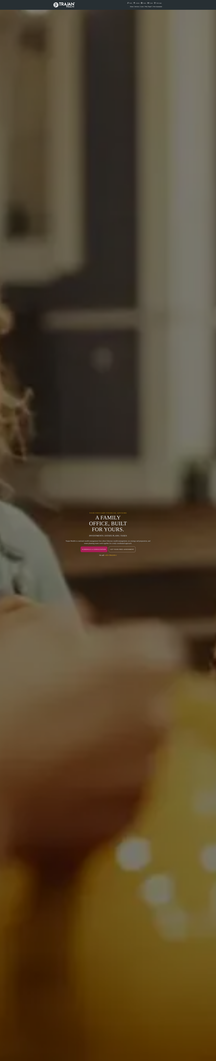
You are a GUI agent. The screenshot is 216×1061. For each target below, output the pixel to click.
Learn (142, 6)
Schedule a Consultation (94, 549)
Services (137, 6)
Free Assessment (157, 6)
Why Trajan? (148, 6)
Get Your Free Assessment (122, 549)
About (131, 6)
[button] (129, 3)
